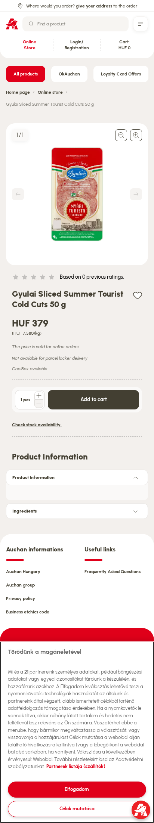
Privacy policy (20, 598)
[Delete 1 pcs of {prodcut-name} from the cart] (38, 404)
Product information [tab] (33, 477)
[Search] (31, 24)
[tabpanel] (77, 490)
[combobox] (75, 23)
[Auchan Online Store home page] (12, 24)
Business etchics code (27, 612)
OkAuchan (69, 74)
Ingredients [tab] (24, 511)
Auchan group (20, 585)
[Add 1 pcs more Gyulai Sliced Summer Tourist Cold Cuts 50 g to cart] (38, 396)
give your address (94, 6)
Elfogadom (77, 789)
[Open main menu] (140, 23)
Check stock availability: (37, 424)
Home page (18, 92)
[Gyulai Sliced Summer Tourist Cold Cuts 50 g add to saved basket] (137, 295)
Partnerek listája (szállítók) (75, 766)
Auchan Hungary (23, 571)
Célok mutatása (77, 808)
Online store (50, 92)
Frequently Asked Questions (112, 571)
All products (25, 74)
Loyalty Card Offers (121, 74)
